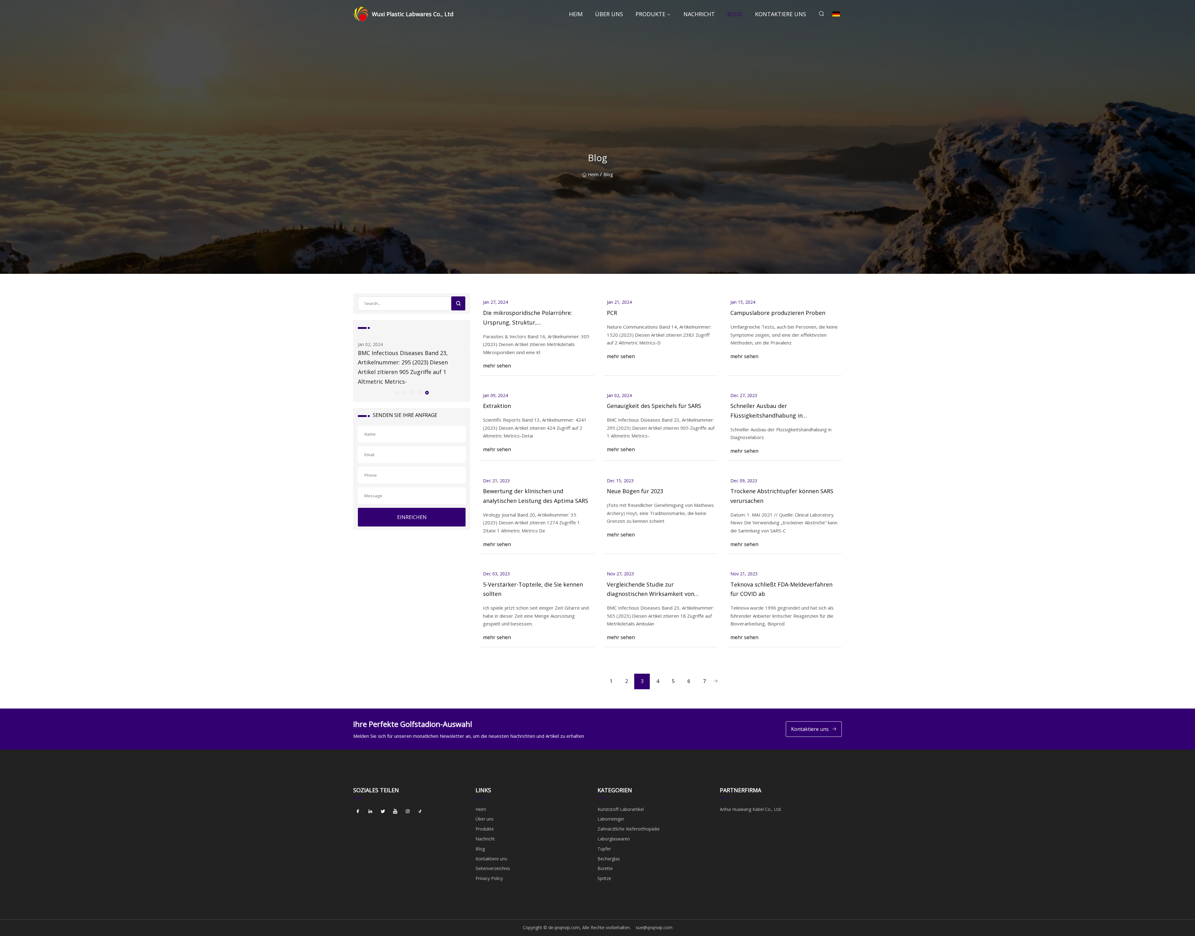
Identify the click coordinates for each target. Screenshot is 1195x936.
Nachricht (699, 14)
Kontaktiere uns (780, 14)
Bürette (605, 868)
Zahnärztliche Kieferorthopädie (629, 829)
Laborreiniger (611, 819)
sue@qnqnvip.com (654, 927)
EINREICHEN (412, 517)
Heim (576, 14)
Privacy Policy (489, 878)
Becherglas (609, 859)
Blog (735, 14)
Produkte (650, 14)
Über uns (609, 14)
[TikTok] (420, 811)
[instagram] (407, 811)
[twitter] (382, 811)
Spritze (604, 878)
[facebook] (358, 811)
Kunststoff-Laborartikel (621, 809)
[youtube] (395, 811)
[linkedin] (370, 811)
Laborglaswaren (614, 839)
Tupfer (604, 849)
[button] (396, 392)
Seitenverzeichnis (493, 868)
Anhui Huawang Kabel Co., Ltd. (750, 809)
